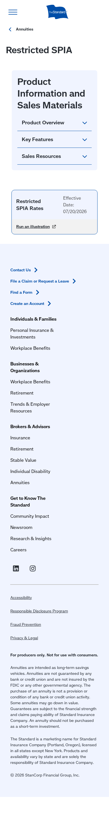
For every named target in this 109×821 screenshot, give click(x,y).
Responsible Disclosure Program (39, 611)
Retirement (22, 393)
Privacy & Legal (24, 637)
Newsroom (21, 527)
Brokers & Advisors (30, 426)
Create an (27, 303)
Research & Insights (30, 538)
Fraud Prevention (25, 624)
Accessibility (21, 597)
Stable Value (23, 460)
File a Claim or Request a (39, 281)
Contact (20, 269)
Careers (18, 549)
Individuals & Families (33, 319)
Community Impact (29, 516)
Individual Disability (30, 471)
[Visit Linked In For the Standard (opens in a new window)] (17, 568)
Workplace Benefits (30, 348)
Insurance (20, 437)
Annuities (20, 482)
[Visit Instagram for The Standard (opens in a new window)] (34, 568)
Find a (21, 292)
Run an (36, 226)
